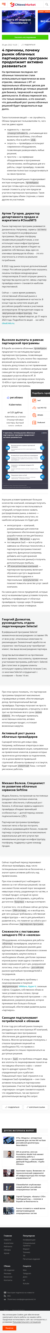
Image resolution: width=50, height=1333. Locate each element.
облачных (7, 943)
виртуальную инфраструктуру (17, 313)
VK (24, 1280)
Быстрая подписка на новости (20, 1292)
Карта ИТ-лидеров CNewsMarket (18, 21)
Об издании (9, 1270)
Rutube (26, 1283)
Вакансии (8, 1277)
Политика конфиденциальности (21, 1299)
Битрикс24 (13, 539)
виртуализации (10, 986)
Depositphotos (18, 1310)
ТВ (24, 1255)
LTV (23, 816)
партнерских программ (31, 924)
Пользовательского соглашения (27, 1322)
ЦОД (33, 139)
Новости (7, 1240)
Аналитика (8, 1243)
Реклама (7, 1273)
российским (38, 967)
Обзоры (7, 1250)
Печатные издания (31, 1259)
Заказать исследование (25, 37)
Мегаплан (25, 539)
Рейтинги (8, 1246)
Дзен (25, 1277)
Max (25, 1270)
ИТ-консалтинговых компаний (23, 566)
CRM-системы (19, 910)
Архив (6, 1253)
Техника (26, 1252)
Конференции (29, 1240)
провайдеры (32, 182)
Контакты (8, 1280)
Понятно (9, 1328)
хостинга (41, 229)
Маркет (26, 1249)
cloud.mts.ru (8, 323)
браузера (19, 901)
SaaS (15, 1058)
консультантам (30, 579)
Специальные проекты (29, 1244)
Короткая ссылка (37, 1107)
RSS (9, 1296)
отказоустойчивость (18, 133)
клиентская (23, 765)
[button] (46, 4)
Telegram (27, 1273)
